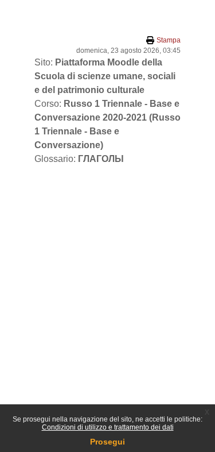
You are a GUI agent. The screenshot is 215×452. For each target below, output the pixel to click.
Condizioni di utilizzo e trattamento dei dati (108, 427)
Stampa (169, 40)
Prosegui (107, 441)
